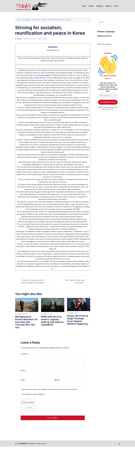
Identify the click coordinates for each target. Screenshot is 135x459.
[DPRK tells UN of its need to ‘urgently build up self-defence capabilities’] (52, 305)
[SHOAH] (31, 6)
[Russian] (107, 36)
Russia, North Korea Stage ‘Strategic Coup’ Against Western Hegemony (77, 319)
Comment (25, 354)
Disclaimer (31, 443)
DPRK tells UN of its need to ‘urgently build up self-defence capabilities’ (52, 320)
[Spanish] (111, 36)
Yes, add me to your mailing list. (33, 394)
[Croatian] (101, 36)
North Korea (42, 39)
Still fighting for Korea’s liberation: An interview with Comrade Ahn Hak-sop (26, 322)
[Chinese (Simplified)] (100, 36)
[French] (105, 36)
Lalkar (57, 95)
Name (23, 370)
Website (57, 380)
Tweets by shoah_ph (104, 44)
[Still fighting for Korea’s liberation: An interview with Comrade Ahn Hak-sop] (26, 305)
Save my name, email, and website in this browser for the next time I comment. (49, 389)
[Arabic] (98, 36)
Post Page (26, 19)
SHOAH (19, 39)
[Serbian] (109, 36)
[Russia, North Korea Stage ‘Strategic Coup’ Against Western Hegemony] (78, 304)
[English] (103, 36)
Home (19, 19)
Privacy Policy (41, 443)
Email (23, 380)
